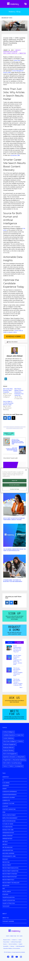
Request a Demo (6, 939)
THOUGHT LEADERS (8, 921)
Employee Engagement (9, 744)
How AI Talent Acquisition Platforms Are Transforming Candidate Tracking (14, 518)
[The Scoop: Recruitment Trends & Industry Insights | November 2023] (9, 670)
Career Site (22, 426)
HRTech (4, 844)
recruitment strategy (9, 874)
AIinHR (4, 788)
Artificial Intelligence (8, 732)
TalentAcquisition (8, 897)
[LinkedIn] (5, 418)
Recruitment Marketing (19, 760)
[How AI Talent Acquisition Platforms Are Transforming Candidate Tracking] (14, 504)
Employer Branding (8, 750)
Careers (20, 939)
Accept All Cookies (14, 484)
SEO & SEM (6, 763)
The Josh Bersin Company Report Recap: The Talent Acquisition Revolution (14, 549)
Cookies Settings (14, 489)
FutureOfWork (7, 827)
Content (5, 806)
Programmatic (7, 760)
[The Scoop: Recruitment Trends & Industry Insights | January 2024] (9, 681)
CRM (3, 812)
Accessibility (5, 946)
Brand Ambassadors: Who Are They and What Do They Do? (17, 648)
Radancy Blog (14, 11)
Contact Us (14, 939)
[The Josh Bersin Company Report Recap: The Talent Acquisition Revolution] (14, 535)
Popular (10, 642)
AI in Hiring (6, 426)
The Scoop (5, 906)
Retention (5, 885)
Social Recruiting (16, 763)
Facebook (8, 956)
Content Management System (16, 428)
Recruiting (6, 862)
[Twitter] (13, 418)
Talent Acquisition (8, 900)
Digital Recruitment (9, 815)
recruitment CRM (15, 155)
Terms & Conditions (13, 944)
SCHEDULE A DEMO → (14, 336)
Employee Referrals (8, 747)
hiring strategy (7, 835)
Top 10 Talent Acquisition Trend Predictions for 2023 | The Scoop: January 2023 (17, 660)
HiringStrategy (7, 838)
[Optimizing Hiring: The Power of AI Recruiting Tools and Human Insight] (14, 566)
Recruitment (6, 865)
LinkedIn (12, 956)
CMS (7, 428)
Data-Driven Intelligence (9, 741)
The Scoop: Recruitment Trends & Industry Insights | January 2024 (17, 682)
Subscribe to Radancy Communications (11, 948)
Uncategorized (19, 766)
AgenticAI (5, 777)
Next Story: (11, 449)
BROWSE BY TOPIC (7, 18)
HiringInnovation (8, 832)
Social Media (6, 891)
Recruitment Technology (10, 882)
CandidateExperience (9, 794)
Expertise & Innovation (18, 53)
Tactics (5, 766)
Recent (19, 642)
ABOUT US (5, 917)
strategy (5, 894)
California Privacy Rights (16, 941)
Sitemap (12, 946)
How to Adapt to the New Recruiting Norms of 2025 (8, 403)
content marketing (8, 809)
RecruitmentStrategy (9, 876)
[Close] (26, 470)
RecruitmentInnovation (10, 868)
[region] (14, 480)
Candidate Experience (14, 426)
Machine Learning (8, 853)
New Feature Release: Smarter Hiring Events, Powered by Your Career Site (19, 392)
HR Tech (5, 841)
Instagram (21, 956)
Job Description (7, 850)
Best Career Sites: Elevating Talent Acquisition (8, 390)
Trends (11, 766)
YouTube (16, 956)
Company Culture (8, 803)
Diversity (20, 741)
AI (3, 780)
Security (5, 944)
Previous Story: (18, 441)
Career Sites (17, 60)
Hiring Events (20, 756)
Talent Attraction (8, 903)
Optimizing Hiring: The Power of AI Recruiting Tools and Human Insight (12, 580)
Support (20, 944)
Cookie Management (20, 946)
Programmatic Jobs (9, 856)
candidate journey (8, 797)
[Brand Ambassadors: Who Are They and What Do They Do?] (9, 648)
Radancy (5, 859)
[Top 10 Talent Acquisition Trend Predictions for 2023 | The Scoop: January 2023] (9, 657)
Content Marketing (8, 738)
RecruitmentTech (8, 879)
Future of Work (7, 824)
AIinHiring (5, 785)
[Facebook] (9, 418)
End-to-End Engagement (10, 753)
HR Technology (7, 847)
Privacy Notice (6, 941)
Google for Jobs (7, 829)
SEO (3, 888)
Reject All (14, 480)
